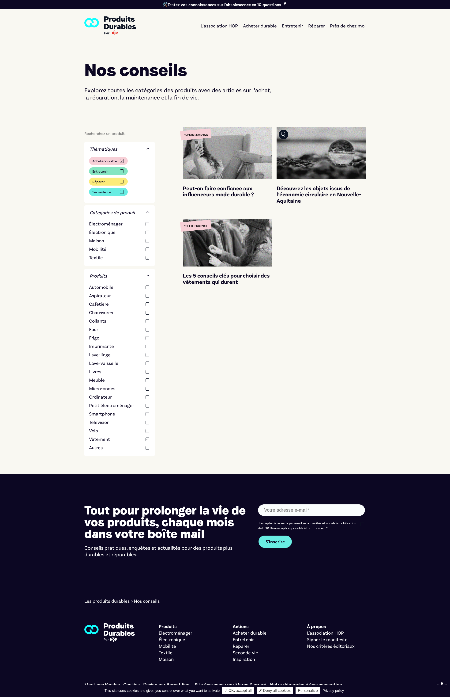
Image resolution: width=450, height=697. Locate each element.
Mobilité (97, 249)
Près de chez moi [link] (348, 25)
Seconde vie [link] (245, 652)
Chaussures (101, 312)
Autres (96, 447)
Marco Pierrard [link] (250, 684)
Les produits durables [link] (107, 601)
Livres (95, 371)
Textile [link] (165, 652)
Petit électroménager (111, 405)
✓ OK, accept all (238, 691)
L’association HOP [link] (219, 25)
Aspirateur (100, 295)
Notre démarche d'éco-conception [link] (306, 684)
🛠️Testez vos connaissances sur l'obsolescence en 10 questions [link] (221, 4)
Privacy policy (333, 691)
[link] (110, 25)
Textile (96, 257)
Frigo (94, 337)
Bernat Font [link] (179, 684)
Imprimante (101, 346)
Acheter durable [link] (260, 25)
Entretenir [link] (292, 25)
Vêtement (99, 439)
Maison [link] (166, 659)
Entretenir (100, 171)
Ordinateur (100, 397)
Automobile (101, 287)
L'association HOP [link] (325, 633)
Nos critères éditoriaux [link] (331, 646)
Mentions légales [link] (102, 684)
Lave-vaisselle (103, 363)
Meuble (97, 380)
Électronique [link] (172, 639)
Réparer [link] (316, 25)
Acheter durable (104, 161)
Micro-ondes (102, 388)
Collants (97, 321)
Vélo (93, 430)
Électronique (102, 232)
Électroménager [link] (175, 633)
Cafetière (99, 304)
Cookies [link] (131, 684)
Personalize (308, 691)
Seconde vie (101, 192)
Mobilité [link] (167, 646)
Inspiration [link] (244, 659)
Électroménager (106, 223)
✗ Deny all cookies (275, 691)
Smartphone (102, 413)
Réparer (98, 181)
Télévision (99, 422)
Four (93, 329)
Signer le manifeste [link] (327, 639)
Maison (96, 240)
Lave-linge (100, 354)
